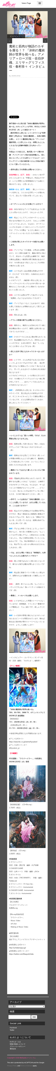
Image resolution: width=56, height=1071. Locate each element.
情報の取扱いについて (17, 1044)
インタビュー (15, 36)
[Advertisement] (27, 95)
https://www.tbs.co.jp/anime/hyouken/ (23, 742)
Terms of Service (26, 1066)
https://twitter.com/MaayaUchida (21, 954)
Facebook (13, 1028)
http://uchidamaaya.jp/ (17, 948)
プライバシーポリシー (17, 1046)
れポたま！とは (15, 1042)
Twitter (12, 1030)
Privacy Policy (12, 1066)
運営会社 (13, 1049)
